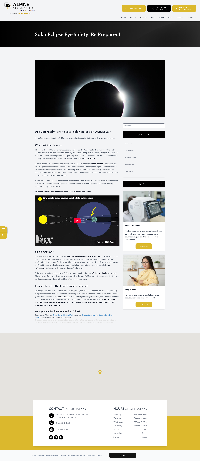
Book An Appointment (185, 8)
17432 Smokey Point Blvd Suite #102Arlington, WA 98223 (73, 415)
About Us (128, 143)
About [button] (132, 17)
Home (123, 17)
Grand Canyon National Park (63, 315)
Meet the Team (130, 157)
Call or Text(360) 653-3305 (161, 8)
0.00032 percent (63, 296)
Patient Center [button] (164, 17)
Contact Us (191, 17)
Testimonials (129, 165)
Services (143, 17)
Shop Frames (136, 8)
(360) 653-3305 (63, 423)
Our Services (129, 150)
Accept (122, 455)
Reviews (179, 17)
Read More (144, 246)
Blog (152, 17)
